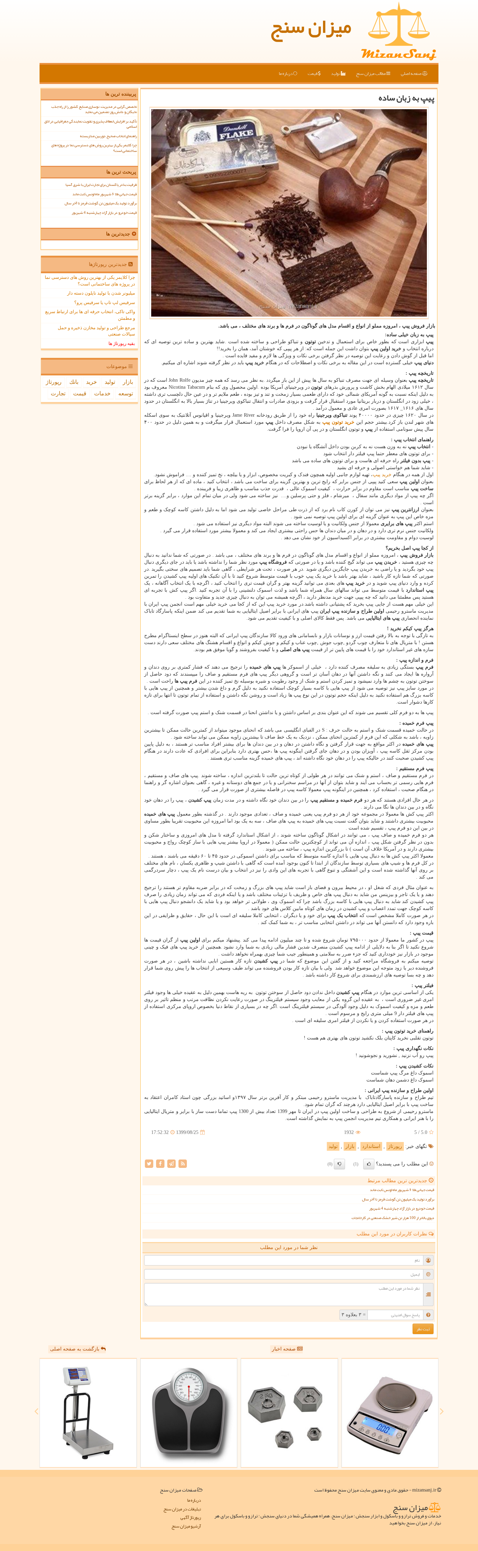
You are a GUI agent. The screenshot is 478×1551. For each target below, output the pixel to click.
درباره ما (286, 73)
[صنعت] (189, 1413)
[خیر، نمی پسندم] (339, 1164)
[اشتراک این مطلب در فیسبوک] (160, 1163)
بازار (349, 1146)
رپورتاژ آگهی (190, 1518)
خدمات (102, 393)
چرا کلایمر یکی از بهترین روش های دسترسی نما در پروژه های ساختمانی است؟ (94, 147)
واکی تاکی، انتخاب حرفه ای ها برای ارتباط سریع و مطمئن (90, 315)
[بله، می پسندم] (368, 1164)
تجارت (58, 393)
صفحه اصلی (411, 73)
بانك (73, 382)
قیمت (313, 73)
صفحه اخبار (284, 1349)
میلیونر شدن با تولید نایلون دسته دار (101, 293)
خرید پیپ (382, 474)
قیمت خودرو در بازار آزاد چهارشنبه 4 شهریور (401, 1208)
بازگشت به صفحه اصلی (75, 1349)
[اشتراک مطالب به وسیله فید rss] (183, 1163)
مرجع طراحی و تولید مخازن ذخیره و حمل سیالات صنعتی (96, 331)
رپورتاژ (395, 1146)
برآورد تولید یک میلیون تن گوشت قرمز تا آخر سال (398, 1199)
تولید (336, 73)
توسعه (125, 393)
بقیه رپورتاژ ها (121, 343)
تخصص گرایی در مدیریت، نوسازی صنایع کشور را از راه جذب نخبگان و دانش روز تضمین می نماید (94, 109)
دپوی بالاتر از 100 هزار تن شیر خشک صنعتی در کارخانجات (393, 1217)
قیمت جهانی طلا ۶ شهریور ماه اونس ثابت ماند (402, 1189)
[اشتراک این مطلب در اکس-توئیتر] (149, 1163)
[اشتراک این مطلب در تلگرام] (171, 1163)
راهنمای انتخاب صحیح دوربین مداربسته (108, 136)
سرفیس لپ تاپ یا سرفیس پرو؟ (104, 302)
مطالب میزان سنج (371, 73)
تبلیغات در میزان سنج (182, 1509)
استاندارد (371, 1146)
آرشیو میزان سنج (186, 1526)
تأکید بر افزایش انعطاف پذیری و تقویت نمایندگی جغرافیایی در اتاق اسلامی (90, 124)
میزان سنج (310, 26)
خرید (91, 382)
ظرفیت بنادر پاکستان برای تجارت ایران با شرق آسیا (101, 184)
